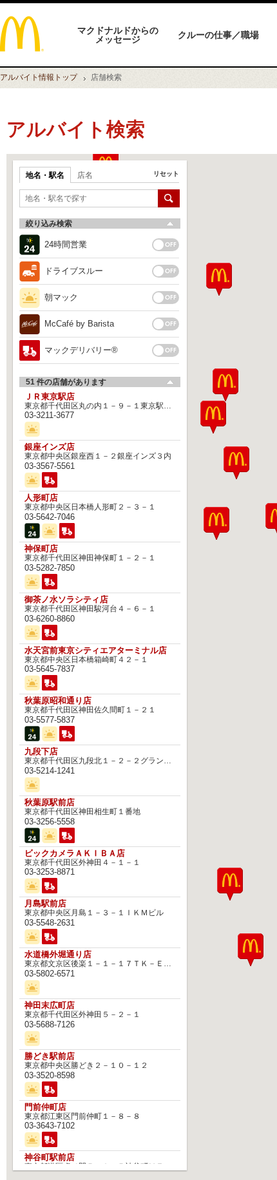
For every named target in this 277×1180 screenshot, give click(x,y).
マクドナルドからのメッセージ (117, 35)
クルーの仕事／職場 (218, 34)
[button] (230, 884)
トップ (38, 77)
